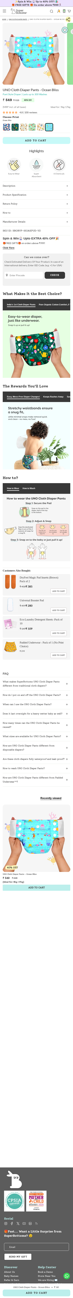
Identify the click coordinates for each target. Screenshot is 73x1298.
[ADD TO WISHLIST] (65, 30)
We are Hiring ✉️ (47, 1280)
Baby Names (11, 1276)
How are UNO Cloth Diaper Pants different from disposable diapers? (28, 747)
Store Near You (46, 1276)
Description (9, 186)
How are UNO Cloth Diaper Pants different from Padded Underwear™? (33, 779)
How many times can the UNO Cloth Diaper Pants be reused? (31, 725)
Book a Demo (45, 1272)
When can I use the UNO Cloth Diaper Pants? (27, 704)
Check (54, 275)
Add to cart (58, 591)
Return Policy (10, 204)
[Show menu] (4, 11)
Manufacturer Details (14, 221)
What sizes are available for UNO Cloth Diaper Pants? (32, 736)
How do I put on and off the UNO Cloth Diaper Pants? (32, 695)
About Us (9, 1272)
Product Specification (14, 195)
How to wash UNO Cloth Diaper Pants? (24, 768)
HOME (4, 19)
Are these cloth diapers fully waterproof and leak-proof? (34, 759)
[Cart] (69, 11)
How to (7, 213)
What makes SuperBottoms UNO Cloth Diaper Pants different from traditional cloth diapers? (31, 683)
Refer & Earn (11, 1280)
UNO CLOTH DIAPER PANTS (18, 19)
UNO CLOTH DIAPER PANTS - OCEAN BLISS (47, 19)
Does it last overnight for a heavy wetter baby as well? (32, 713)
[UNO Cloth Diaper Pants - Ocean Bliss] (36, 838)
